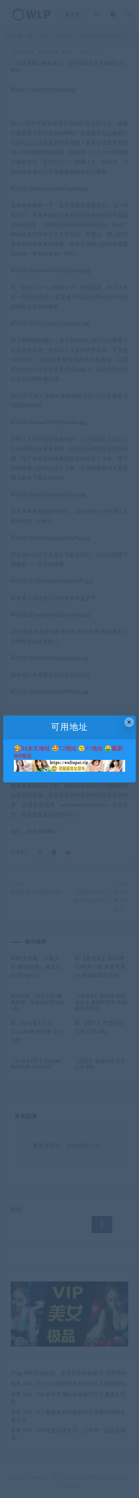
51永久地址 (35, 748)
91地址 (94, 748)
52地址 (68, 748)
